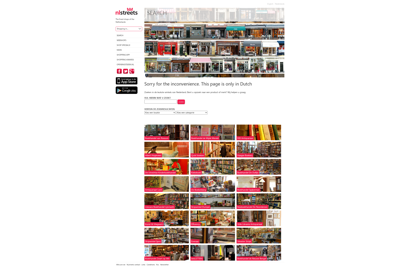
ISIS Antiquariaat (245, 138)
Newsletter (164, 265)
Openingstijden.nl (125, 64)
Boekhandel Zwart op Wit (157, 258)
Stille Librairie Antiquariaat (249, 224)
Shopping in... (122, 29)
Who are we (120, 265)
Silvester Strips (244, 241)
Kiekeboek (196, 172)
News (119, 50)
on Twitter (125, 71)
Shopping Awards (125, 59)
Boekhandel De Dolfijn (247, 172)
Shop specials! (123, 45)
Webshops (121, 40)
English (270, 4)
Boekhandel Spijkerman (248, 189)
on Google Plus (131, 71)
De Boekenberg (198, 189)
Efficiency (195, 224)
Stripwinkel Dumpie (200, 206)
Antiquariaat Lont (153, 189)
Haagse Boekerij (244, 155)
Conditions (151, 265)
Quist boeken (197, 155)
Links (143, 265)
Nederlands (279, 4)
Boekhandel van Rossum (156, 138)
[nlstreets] (127, 11)
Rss (157, 265)
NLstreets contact (133, 265)
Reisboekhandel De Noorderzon (252, 206)
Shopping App (123, 55)
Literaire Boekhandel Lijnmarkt (159, 206)
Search (120, 35)
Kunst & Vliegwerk (154, 224)
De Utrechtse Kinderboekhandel (160, 172)
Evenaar (195, 241)
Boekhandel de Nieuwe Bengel (251, 258)
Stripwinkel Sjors (153, 241)
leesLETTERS (197, 258)
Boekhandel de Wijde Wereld (205, 138)
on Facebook (119, 71)
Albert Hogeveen (153, 155)
